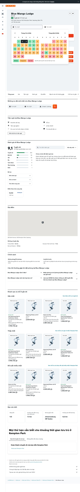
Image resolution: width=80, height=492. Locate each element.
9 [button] (22, 45)
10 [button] (26, 45)
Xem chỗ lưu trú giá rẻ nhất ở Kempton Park (66, 330)
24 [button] (26, 52)
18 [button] (30, 49)
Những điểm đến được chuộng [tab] (35, 439)
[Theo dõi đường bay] (3, 24)
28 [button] (15, 56)
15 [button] (18, 49)
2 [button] (22, 41)
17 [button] (26, 49)
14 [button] (15, 49)
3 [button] (26, 41)
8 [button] (18, 45)
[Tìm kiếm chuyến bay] (3, 10)
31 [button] (61, 56)
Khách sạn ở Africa (26, 480)
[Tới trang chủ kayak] (10, 6)
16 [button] (22, 49)
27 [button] (37, 52)
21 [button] (15, 52)
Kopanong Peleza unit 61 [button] (32, 315)
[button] (78, 1)
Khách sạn (18, 480)
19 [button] (33, 49)
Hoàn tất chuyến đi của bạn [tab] (17, 439)
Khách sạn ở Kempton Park (17, 448)
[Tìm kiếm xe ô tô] (3, 17)
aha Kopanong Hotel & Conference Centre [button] (14, 317)
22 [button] (18, 52)
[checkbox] (15, 194)
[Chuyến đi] (3, 29)
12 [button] (33, 45)
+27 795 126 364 (15, 22)
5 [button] (33, 41)
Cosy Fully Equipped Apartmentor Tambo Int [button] (67, 317)
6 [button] (37, 41)
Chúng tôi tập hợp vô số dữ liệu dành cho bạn (21, 469)
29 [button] (18, 56)
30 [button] (22, 56)
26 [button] (33, 52)
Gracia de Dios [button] (47, 315)
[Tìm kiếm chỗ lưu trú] (3, 13)
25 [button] (30, 52)
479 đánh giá (23, 18)
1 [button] (18, 41)
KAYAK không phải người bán (17, 466)
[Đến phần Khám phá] (3, 21)
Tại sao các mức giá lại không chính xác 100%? (22, 472)
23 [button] (22, 52)
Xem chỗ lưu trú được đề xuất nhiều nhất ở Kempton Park (63, 365)
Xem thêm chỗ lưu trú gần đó (70, 296)
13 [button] (37, 45)
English (52, 1)
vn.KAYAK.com (11, 480)
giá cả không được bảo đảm (36, 462)
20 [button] (37, 49)
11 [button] (29, 45)
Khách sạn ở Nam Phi (36, 480)
